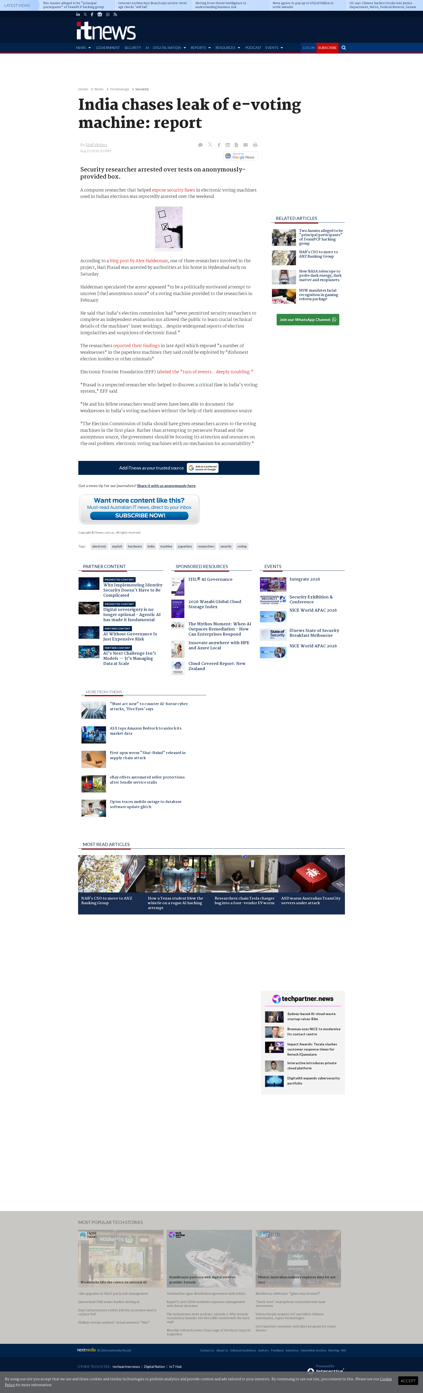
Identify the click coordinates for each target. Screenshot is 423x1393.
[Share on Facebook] (219, 145)
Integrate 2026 (305, 580)
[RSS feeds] (115, 14)
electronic (99, 546)
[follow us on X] (85, 14)
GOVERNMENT (108, 48)
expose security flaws (173, 190)
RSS (343, 1350)
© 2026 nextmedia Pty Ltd (114, 1350)
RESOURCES (225, 48)
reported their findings (136, 346)
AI (147, 48)
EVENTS (272, 48)
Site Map (333, 1350)
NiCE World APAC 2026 (313, 611)
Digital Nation (154, 1366)
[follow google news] (99, 14)
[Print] (254, 145)
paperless (185, 546)
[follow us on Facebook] (92, 14)
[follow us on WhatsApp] (108, 14)
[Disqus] (166, 983)
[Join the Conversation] (200, 145)
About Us (222, 1350)
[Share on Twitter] (210, 145)
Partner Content (104, 566)
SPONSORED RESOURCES (202, 566)
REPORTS (198, 48)
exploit (117, 546)
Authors (263, 1350)
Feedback (277, 1350)
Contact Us (207, 1350)
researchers (206, 546)
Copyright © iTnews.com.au (96, 532)
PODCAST (253, 48)
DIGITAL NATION (167, 48)
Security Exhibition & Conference (311, 600)
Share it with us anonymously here (166, 485)
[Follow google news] (239, 156)
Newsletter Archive (313, 1350)
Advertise (292, 1350)
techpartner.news (126, 1366)
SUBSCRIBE (327, 48)
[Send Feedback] (237, 145)
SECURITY (133, 48)
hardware (135, 546)
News (99, 89)
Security (142, 89)
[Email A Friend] (246, 145)
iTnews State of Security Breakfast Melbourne (314, 633)
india (151, 546)
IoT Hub (175, 1366)
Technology (119, 89)
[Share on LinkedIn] (228, 145)
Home (83, 89)
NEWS (81, 48)
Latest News (17, 5)
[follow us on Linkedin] (78, 14)
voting (242, 546)
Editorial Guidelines (243, 1350)
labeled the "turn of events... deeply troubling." (205, 372)
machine (166, 546)
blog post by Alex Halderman (139, 261)
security (226, 546)
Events (272, 566)
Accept (408, 1380)
